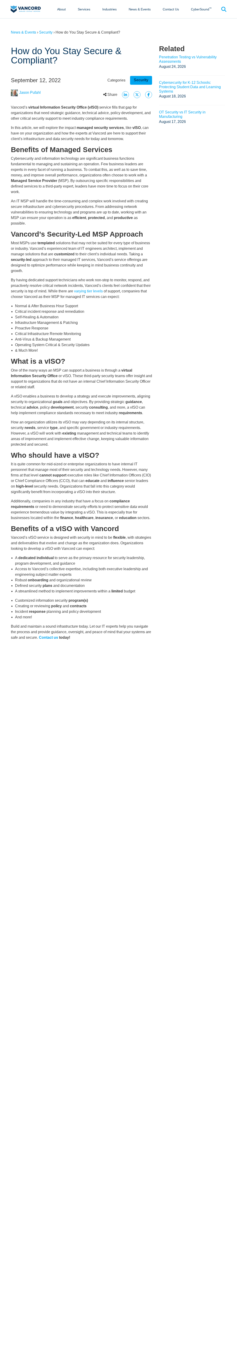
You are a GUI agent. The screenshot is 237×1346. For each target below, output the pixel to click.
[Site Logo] (26, 9)
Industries (109, 9)
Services (84, 9)
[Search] (223, 9)
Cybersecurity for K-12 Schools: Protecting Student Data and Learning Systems (190, 87)
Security (46, 32)
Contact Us (171, 9)
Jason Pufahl (30, 92)
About (61, 9)
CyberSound (201, 9)
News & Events (140, 9)
